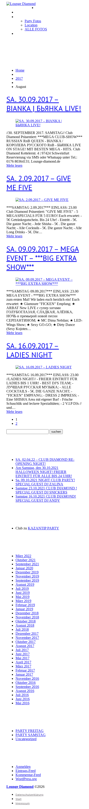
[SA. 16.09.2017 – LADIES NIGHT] (44, 367)
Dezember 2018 (27, 613)
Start (18, 799)
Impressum (23, 33)
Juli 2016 (22, 695)
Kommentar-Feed (28, 775)
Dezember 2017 (27, 633)
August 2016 (25, 691)
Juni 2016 (23, 699)
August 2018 (25, 625)
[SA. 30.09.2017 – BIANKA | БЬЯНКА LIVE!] (44, 125)
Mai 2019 (22, 597)
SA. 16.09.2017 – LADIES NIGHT (32, 350)
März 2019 (23, 601)
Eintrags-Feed (26, 771)
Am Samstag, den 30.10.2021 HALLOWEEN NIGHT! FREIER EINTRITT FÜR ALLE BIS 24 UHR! (44, 472)
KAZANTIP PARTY (43, 528)
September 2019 (27, 580)
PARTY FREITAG (30, 731)
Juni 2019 (23, 593)
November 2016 (27, 678)
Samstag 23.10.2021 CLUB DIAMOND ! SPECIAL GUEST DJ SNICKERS (46, 490)
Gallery (21, 17)
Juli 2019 (22, 589)
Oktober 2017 (26, 642)
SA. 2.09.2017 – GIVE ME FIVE (38, 183)
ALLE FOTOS (36, 29)
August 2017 (25, 646)
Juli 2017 (22, 650)
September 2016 (27, 687)
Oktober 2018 (26, 621)
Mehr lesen (14, 165)
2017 (19, 78)
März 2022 (23, 556)
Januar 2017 (24, 674)
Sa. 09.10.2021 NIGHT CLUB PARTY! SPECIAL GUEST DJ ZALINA (45, 482)
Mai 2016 (22, 703)
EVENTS (21, 12)
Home (40, 7)
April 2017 (23, 662)
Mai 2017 (22, 658)
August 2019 (25, 584)
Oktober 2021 (26, 560)
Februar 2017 (25, 670)
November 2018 (27, 617)
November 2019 (27, 576)
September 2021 (27, 564)
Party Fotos (33, 21)
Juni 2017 (23, 654)
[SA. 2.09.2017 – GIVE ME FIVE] (42, 200)
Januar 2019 (24, 609)
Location (31, 25)
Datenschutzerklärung (29, 794)
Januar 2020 (24, 568)
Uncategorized (26, 739)
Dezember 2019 (27, 572)
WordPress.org (26, 779)
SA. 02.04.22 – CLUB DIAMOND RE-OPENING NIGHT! (45, 462)
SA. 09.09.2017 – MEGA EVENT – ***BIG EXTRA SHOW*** (42, 258)
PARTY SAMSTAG (31, 735)
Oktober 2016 (26, 683)
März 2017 (23, 666)
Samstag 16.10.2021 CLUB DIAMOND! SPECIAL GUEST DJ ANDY (46, 498)
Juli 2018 (22, 629)
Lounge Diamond (20, 787)
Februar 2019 (25, 605)
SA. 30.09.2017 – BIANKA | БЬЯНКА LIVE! (43, 103)
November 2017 (27, 638)
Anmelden (23, 767)
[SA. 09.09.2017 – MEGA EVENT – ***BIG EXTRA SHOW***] (44, 283)
